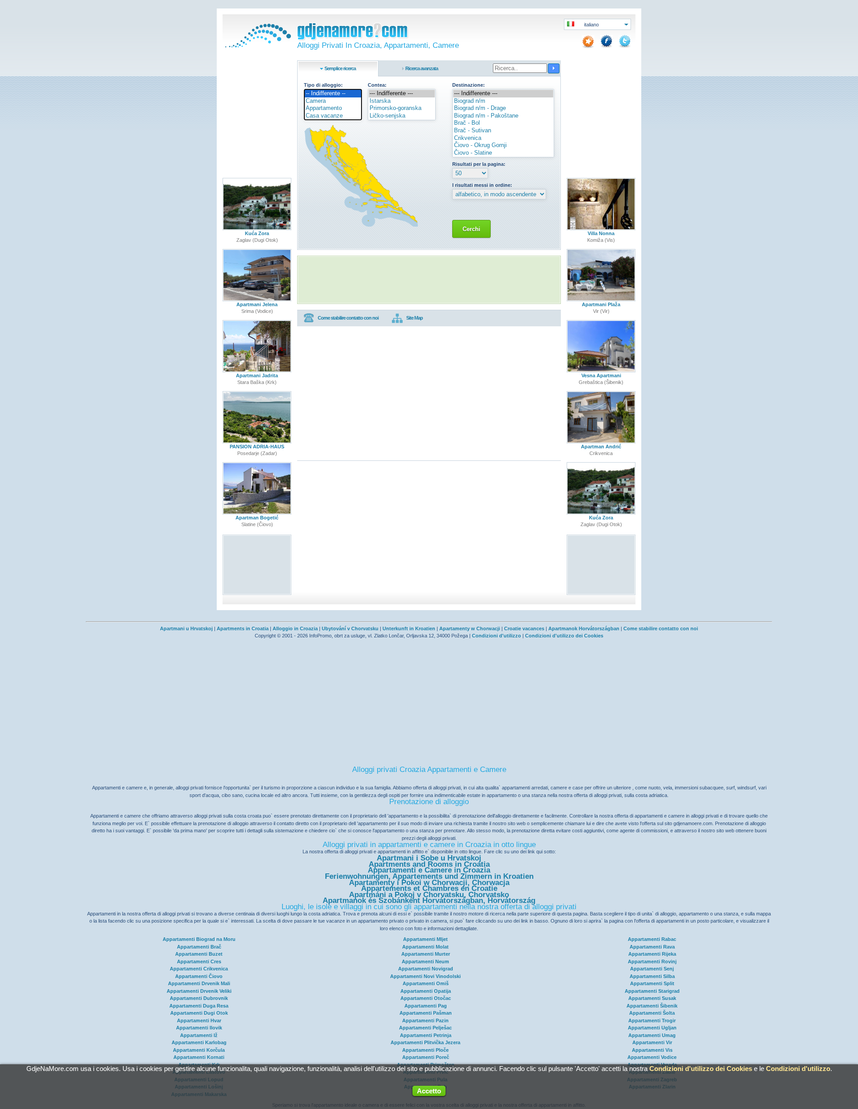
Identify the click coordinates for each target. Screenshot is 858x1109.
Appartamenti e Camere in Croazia (429, 870)
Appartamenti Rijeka (652, 954)
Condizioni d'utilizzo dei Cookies (564, 635)
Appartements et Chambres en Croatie (429, 888)
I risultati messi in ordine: (482, 185)
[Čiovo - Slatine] (503, 153)
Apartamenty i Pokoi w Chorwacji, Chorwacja (429, 882)
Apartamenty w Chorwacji (469, 628)
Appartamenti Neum (425, 961)
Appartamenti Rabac (652, 939)
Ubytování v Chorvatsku (350, 628)
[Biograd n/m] (503, 101)
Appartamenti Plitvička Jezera (425, 1042)
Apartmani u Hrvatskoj (186, 628)
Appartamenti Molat (425, 946)
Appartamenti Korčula (199, 1050)
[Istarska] (402, 101)
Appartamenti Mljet (425, 939)
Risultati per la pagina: (478, 164)
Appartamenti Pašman (426, 1013)
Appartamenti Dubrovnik (199, 998)
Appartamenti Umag (652, 1035)
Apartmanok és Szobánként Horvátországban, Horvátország (429, 900)
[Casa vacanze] (333, 116)
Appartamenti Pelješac (425, 1027)
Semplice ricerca (340, 68)
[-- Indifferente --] (333, 93)
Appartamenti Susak (652, 998)
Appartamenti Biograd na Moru (199, 939)
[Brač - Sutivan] (503, 131)
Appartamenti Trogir (652, 1020)
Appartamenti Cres (199, 961)
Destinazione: (468, 85)
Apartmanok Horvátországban (583, 628)
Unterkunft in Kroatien (409, 628)
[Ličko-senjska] (402, 116)
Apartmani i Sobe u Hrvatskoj (429, 858)
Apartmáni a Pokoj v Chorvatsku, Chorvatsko (429, 894)
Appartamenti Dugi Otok (199, 1013)
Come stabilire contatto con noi (348, 317)
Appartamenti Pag (425, 1005)
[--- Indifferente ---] (402, 93)
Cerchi (471, 229)
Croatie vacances (524, 628)
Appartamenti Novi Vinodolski (425, 976)
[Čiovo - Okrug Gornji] (503, 145)
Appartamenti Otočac (425, 998)
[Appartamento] (333, 108)
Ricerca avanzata (421, 68)
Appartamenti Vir (652, 1042)
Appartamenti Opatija (425, 991)
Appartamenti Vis (652, 1050)
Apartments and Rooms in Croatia (429, 864)
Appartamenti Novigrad (425, 968)
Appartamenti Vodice (652, 1057)
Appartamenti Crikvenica (199, 968)
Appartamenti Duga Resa (198, 1005)
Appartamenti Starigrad (652, 991)
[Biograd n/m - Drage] (503, 108)
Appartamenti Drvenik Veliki (199, 991)
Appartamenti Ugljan (652, 1027)
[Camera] (333, 101)
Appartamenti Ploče (425, 1050)
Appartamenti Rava (652, 946)
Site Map (414, 317)
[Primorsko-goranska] (402, 108)
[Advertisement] (429, 279)
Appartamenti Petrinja (425, 1035)
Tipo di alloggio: (323, 85)
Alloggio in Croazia (295, 628)
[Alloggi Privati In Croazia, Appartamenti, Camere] (257, 45)
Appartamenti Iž (199, 1035)
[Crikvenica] (503, 138)
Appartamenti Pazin (425, 1020)
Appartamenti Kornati (198, 1057)
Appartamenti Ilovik (199, 1027)
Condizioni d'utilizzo (496, 635)
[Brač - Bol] (503, 123)
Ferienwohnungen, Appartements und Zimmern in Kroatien (429, 876)
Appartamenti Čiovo (199, 976)
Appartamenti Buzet (199, 954)
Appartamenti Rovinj (652, 961)
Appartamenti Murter (425, 954)
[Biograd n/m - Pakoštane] (503, 116)
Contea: (377, 85)
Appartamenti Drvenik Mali (199, 983)
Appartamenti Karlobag (199, 1042)
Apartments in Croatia (243, 628)
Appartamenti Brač (199, 946)
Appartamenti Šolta (652, 1013)
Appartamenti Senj (652, 968)
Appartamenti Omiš (426, 983)
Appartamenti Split (652, 983)
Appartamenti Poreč (425, 1057)
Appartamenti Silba (652, 976)
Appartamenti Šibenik (652, 1005)
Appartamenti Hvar (199, 1020)
